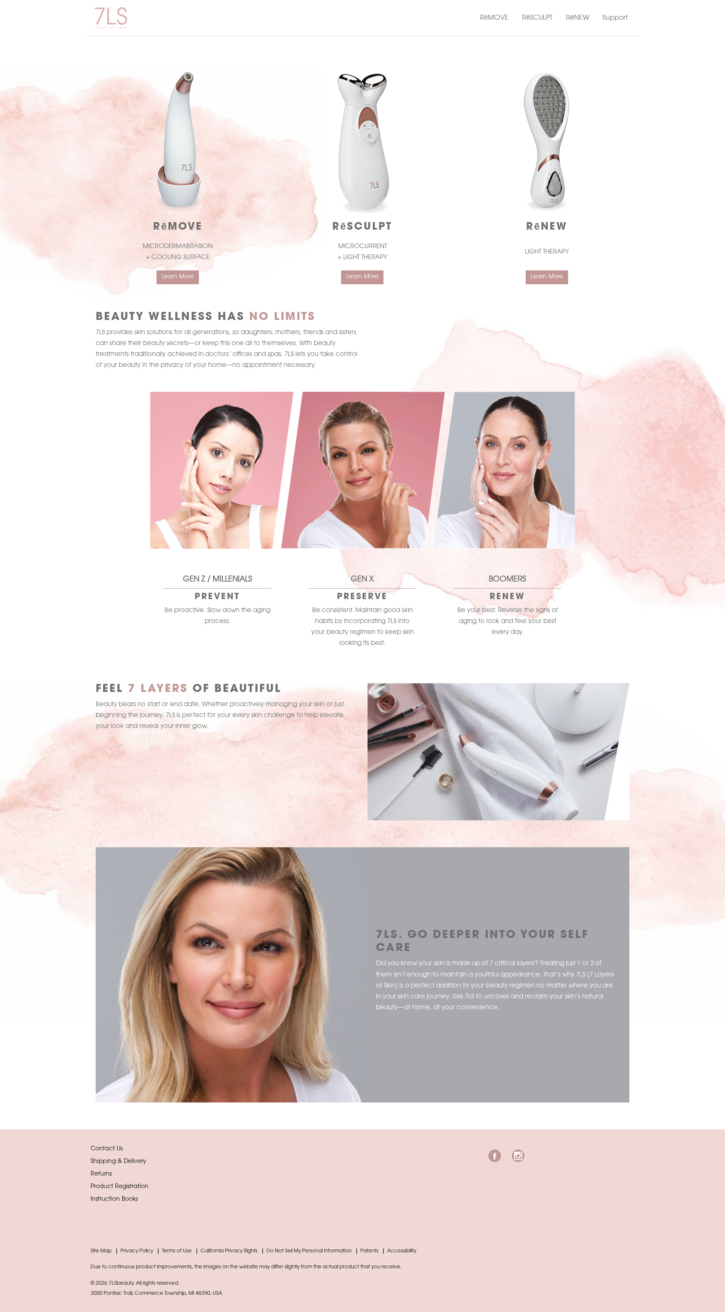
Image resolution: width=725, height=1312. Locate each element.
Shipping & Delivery (118, 1162)
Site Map (101, 1251)
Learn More (178, 277)
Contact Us (107, 1149)
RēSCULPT (537, 18)
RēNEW (577, 18)
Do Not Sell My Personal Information (309, 1251)
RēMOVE (494, 18)
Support (615, 18)
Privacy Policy (136, 1251)
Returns (101, 1174)
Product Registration (120, 1187)
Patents (369, 1251)
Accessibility (401, 1251)
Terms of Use (177, 1251)
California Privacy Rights (229, 1251)
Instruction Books (114, 1199)
